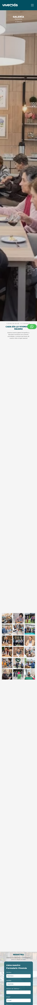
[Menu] (32, 5)
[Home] (31, 326)
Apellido (8, 980)
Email (8, 997)
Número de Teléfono (13, 988)
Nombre (8, 972)
